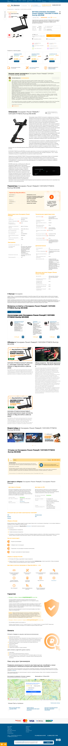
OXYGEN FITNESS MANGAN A (36, 54)
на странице (13, 670)
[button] (55, 1)
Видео (27, 727)
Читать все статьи (55, 703)
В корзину (16, 61)
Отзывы (28, 729)
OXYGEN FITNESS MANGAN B (18, 54)
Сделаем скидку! (51, 68)
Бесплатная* (32, 67)
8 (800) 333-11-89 (56, 5)
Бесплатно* (22, 501)
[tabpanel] (16, 438)
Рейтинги (28, 726)
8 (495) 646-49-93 (46, 5)
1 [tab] (32, 445)
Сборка (19, 0)
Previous (12, 35)
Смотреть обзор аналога (9, 37)
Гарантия (24, 0)
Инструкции (29, 730)
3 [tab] (35, 445)
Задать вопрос (14, 311)
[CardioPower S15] (46, 58)
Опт (35, 0)
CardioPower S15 (53, 53)
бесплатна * (29, 526)
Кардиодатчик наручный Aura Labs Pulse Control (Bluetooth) (19, 322)
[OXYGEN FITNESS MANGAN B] (11, 58)
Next (22, 35)
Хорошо (48, 742)
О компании (44, 1)
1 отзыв (48, 17)
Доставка (15, 0)
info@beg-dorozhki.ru (12, 736)
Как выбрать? (9, 1)
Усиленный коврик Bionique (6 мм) (53, 322)
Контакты (39, 0)
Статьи (27, 731)
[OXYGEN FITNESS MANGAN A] (28, 58)
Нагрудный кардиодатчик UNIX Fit (37, 322)
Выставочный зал (29, 1)
